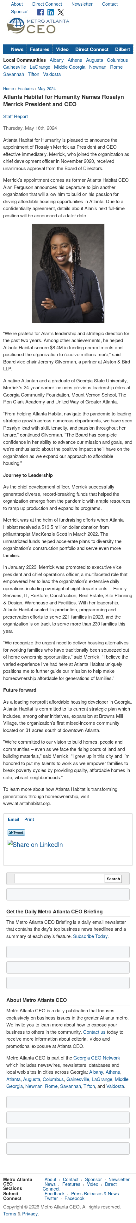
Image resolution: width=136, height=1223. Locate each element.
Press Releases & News (95, 1193)
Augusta (94, 59)
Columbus (117, 59)
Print (29, 819)
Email (13, 819)
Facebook (74, 1198)
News (17, 49)
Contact (110, 4)
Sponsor (19, 11)
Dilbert (122, 49)
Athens (75, 59)
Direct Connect (47, 4)
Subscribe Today (90, 936)
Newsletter (82, 4)
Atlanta (13, 1079)
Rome (116, 66)
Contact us (94, 1031)
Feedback (55, 1193)
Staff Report (15, 116)
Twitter (51, 1198)
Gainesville (14, 66)
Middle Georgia (69, 66)
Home (8, 88)
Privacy (30, 1213)
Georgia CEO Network (96, 1057)
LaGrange (40, 66)
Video (62, 49)
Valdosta (52, 74)
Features (39, 49)
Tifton (33, 74)
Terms (9, 1213)
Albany (57, 59)
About (17, 4)
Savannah (13, 74)
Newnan (97, 66)
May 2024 (47, 88)
